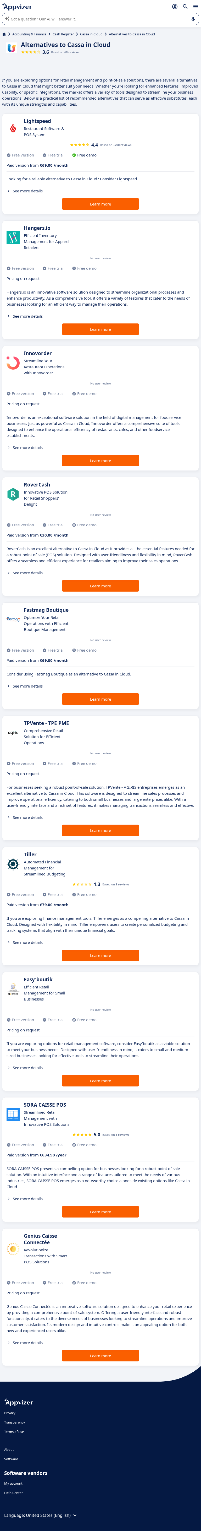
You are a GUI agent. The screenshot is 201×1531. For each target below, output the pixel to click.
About (9, 1449)
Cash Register (63, 34)
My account (13, 1483)
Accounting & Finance (29, 34)
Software (11, 1459)
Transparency (14, 1422)
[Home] (4, 34)
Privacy (9, 1412)
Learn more (100, 204)
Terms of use (14, 1431)
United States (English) (48, 1515)
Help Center (13, 1492)
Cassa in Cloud (91, 34)
